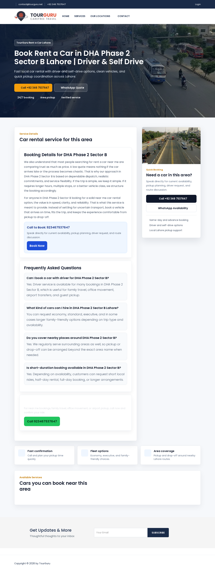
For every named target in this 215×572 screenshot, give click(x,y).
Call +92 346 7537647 (35, 87)
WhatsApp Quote (72, 87)
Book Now (37, 246)
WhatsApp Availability (173, 208)
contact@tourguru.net (30, 4)
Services (79, 16)
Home (65, 16)
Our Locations (100, 16)
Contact (124, 16)
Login (198, 4)
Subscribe (158, 532)
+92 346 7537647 (56, 4)
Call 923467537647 (42, 421)
